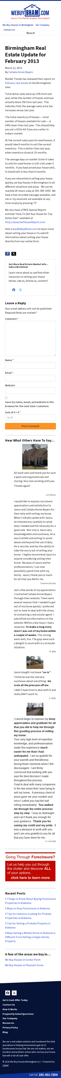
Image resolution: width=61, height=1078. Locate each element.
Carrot (5, 1065)
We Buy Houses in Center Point (23, 960)
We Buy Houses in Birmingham (18, 25)
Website (10, 385)
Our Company (42, 25)
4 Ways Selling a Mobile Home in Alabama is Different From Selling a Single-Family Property (30, 937)
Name (9, 360)
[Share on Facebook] (7, 254)
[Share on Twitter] (13, 254)
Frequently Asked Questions (18, 1014)
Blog (5, 1032)
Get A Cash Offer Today (15, 1000)
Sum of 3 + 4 (13, 412)
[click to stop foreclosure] (30, 867)
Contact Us (9, 30)
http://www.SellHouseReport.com (25, 222)
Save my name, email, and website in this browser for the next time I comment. (29, 404)
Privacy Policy (10, 1027)
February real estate (16, 83)
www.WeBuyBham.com (24, 229)
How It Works (10, 1009)
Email (9, 373)
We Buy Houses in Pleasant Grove (24, 965)
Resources (8, 1023)
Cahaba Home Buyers (20, 72)
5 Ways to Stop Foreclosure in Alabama (27, 908)
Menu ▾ (30, 33)
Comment (11, 319)
